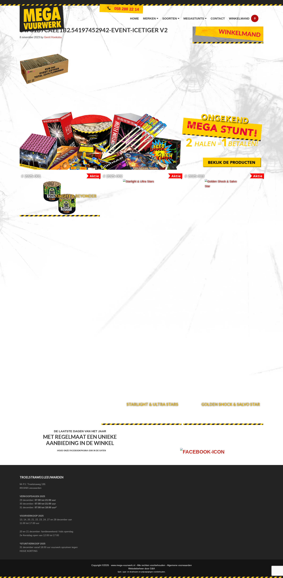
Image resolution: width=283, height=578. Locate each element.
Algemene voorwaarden (179, 565)
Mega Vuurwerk (42, 20)
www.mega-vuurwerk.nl (123, 565)
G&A (152, 568)
